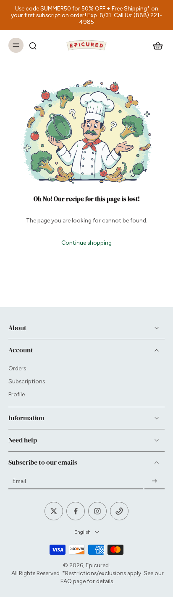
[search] (33, 45)
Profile (16, 394)
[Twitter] (54, 511)
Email (19, 481)
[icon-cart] (155, 45)
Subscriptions (26, 381)
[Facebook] (75, 511)
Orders (17, 368)
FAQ (66, 581)
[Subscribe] (154, 481)
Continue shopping (86, 242)
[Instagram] (97, 511)
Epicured (97, 565)
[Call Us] (119, 511)
